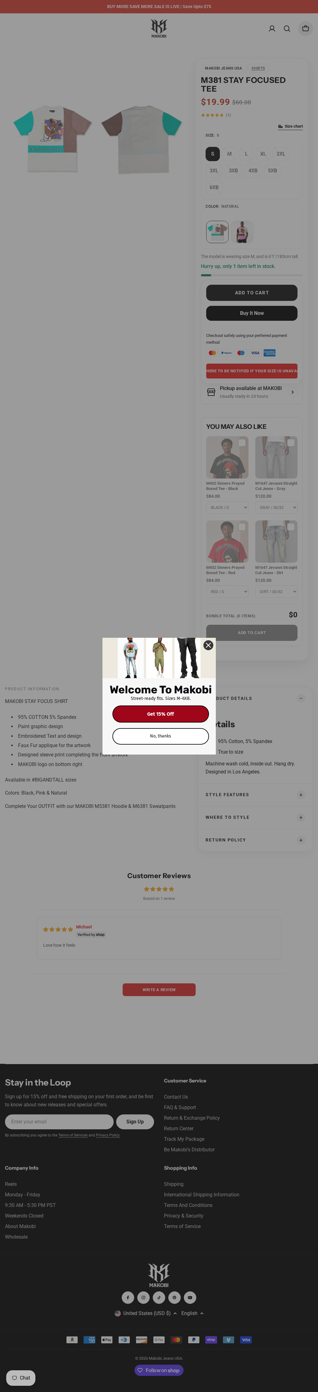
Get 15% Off (160, 714)
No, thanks (160, 736)
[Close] (208, 645)
